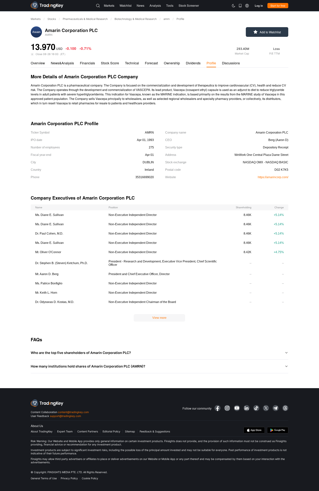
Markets (36, 18)
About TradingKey (42, 431)
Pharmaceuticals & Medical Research (85, 18)
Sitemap (130, 431)
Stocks (51, 18)
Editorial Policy (111, 431)
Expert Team (65, 431)
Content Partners (87, 431)
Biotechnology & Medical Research (136, 18)
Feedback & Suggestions (155, 431)
